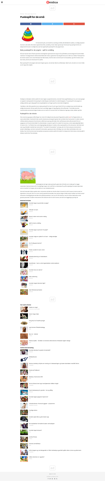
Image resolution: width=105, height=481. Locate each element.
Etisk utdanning (33, 276)
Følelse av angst (33, 307)
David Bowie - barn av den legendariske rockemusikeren (44, 263)
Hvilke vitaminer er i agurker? (36, 457)
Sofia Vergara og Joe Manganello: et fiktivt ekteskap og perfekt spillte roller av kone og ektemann (55, 450)
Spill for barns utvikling (35, 223)
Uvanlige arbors (33, 410)
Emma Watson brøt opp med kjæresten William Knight (43, 383)
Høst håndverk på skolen (35, 290)
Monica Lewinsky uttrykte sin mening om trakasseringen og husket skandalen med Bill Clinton (54, 363)
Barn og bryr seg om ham (30, 13)
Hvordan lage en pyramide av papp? (39, 203)
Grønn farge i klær (34, 314)
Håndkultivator (33, 357)
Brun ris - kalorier (33, 334)
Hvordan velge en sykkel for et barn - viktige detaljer (43, 236)
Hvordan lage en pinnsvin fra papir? (38, 230)
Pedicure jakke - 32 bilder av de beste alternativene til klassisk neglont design (49, 340)
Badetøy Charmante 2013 (36, 377)
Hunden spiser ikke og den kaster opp (39, 417)
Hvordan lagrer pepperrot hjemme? (38, 397)
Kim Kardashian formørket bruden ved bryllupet (41, 423)
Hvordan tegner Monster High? (37, 283)
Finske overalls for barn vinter (37, 250)
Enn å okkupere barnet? (35, 243)
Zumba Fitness (33, 437)
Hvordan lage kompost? (35, 430)
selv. (70, 117)
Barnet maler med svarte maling (38, 216)
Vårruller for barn (33, 210)
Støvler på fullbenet (34, 370)
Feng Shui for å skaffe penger (37, 320)
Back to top (52, 474)
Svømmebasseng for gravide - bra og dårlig (41, 390)
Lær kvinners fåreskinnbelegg (37, 327)
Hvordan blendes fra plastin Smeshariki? (39, 350)
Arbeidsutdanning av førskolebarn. (38, 256)
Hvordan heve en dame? (35, 270)
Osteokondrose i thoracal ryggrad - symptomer (42, 403)
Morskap (22, 13)
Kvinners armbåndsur (34, 443)
